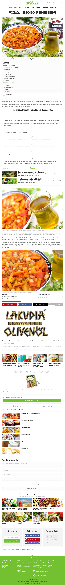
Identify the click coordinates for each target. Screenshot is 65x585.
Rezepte (27, 7)
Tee (47, 539)
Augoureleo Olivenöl (10, 82)
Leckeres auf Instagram (34, 543)
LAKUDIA (44, 340)
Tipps (32, 7)
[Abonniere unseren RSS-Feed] (48, 2)
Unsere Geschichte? (6, 562)
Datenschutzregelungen (15, 397)
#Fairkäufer (53, 7)
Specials (38, 7)
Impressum (27, 583)
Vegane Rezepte (23, 15)
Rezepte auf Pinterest (33, 539)
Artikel (21, 7)
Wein (56, 539)
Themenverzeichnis (52, 564)
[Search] (61, 3)
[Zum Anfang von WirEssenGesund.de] (32, 554)
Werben (38, 583)
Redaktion (4, 566)
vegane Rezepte (53, 536)
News (15, 7)
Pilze (47, 536)
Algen (47, 542)
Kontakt (3, 567)
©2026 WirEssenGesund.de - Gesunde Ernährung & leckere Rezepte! (32, 581)
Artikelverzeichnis (51, 562)
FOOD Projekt (5, 564)
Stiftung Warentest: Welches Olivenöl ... (11, 301)
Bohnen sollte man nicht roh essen (10, 298)
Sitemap (50, 565)
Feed (49, 566)
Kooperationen (5, 565)
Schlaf (34, 570)
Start (10, 7)
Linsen (52, 542)
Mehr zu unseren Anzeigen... (23, 348)
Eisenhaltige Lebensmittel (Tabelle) (24, 562)
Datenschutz (33, 583)
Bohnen (32, 168)
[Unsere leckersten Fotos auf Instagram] (52, 2)
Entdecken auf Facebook (33, 536)
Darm (34, 574)
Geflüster (45, 7)
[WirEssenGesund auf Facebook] (50, 2)
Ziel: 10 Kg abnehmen (21, 571)
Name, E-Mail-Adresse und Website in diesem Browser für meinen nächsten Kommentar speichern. (22, 484)
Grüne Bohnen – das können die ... (10, 296)
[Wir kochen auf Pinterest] (54, 2)
